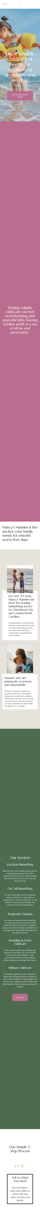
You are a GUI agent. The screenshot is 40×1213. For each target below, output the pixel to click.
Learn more (20, 997)
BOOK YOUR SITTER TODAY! (20, 96)
